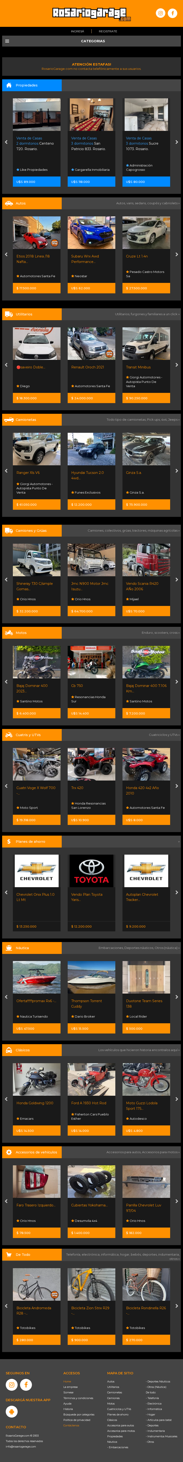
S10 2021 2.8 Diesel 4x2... (146, 473)
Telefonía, (74, 1254)
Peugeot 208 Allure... (143, 256)
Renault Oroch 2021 (32, 367)
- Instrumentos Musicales (161, 1436)
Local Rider (83, 1016)
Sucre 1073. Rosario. (87, 143)
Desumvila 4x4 (30, 1221)
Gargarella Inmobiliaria (37, 169)
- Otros (150, 1441)
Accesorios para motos (160, 1152)
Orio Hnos (137, 386)
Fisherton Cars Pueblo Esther (35, 1116)
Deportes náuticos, (139, 948)
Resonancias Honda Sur (33, 699)
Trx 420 (22, 788)
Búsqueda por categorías (78, 1414)
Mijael (79, 599)
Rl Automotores (141, 276)
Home (67, 1381)
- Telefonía (152, 1398)
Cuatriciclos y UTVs (119, 1409)
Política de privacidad (76, 1420)
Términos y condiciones (78, 1398)
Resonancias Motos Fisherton (143, 699)
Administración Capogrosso (84, 167)
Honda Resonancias (144, 808)
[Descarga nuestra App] (12, 1412)
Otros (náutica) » (167, 948)
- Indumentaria (155, 1431)
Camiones (113, 1398)
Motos (111, 1403)
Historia (68, 1409)
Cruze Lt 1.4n (82, 256)
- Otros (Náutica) (156, 1387)
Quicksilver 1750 (139, 1001)
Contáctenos (71, 1425)
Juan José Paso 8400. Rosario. (145, 143)
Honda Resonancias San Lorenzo (33, 805)
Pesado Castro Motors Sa (90, 274)
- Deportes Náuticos (158, 1381)
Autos (110, 1381)
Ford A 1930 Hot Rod (33, 1103)
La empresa (70, 1387)
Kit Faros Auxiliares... (142, 1205)
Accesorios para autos (120, 1425)
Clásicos (112, 1420)
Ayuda (67, 1403)
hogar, (125, 1254)
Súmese (68, 1392)
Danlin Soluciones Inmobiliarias (141, 167)
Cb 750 (22, 686)
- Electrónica (154, 1403)
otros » (174, 1259)
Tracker (132, 894)
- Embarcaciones (117, 1447)
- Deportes (152, 1425)
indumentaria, (169, 1254)
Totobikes (27, 1328)
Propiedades (115, 1436)
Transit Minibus (83, 367)
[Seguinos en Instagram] (160, 13)
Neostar (25, 276)
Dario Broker (29, 1016)
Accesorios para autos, (124, 1152)
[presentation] (6, 142)
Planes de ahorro (117, 1414)
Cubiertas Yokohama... (34, 1205)
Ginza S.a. (79, 473)
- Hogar (150, 1414)
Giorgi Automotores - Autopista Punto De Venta (89, 381)
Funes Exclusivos (32, 492)
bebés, (136, 1254)
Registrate (108, 31)
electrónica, (91, 1254)
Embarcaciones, (111, 948)
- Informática (154, 1409)
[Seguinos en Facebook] (172, 13)
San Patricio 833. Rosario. (33, 143)
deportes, (150, 1254)
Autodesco (83, 1118)
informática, (110, 1254)
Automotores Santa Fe (37, 386)
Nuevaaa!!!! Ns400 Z (142, 686)
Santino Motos (85, 701)
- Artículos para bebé (159, 1420)
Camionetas (114, 1392)
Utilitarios (113, 1387)
